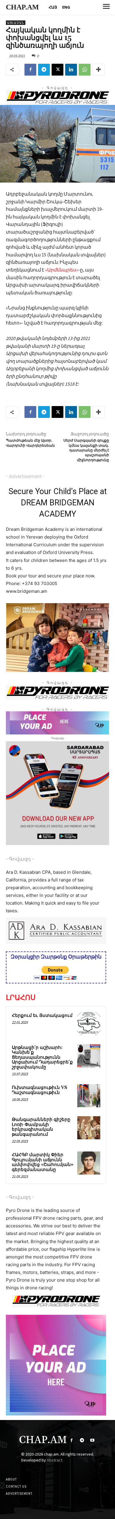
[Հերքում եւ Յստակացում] (88, 1023)
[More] (98, 70)
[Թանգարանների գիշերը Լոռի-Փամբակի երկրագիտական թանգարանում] (88, 1127)
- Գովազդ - (20, 859)
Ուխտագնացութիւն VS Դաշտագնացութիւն (39, 1090)
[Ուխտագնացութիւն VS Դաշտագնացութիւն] (88, 1095)
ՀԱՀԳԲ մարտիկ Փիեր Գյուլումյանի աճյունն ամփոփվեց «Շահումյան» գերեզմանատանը (42, 1162)
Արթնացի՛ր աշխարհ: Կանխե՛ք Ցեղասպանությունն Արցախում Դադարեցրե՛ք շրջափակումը (42, 1057)
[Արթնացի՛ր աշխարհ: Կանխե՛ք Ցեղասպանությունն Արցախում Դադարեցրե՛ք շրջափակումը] (88, 1055)
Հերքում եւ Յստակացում (42, 1015)
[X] (57, 70)
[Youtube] (92, 1440)
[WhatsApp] (85, 70)
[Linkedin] (71, 70)
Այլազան (15, 23)
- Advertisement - (25, 476)
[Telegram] (44, 70)
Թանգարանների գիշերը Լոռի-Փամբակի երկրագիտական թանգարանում (41, 1127)
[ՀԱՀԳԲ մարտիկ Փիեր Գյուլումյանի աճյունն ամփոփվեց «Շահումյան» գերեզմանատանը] (88, 1163)
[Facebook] (30, 70)
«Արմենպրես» (61, 270)
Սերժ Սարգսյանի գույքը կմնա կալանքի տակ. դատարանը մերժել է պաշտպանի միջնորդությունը (86, 450)
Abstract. (55, 1460)
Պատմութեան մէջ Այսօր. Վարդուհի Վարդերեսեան (30, 443)
